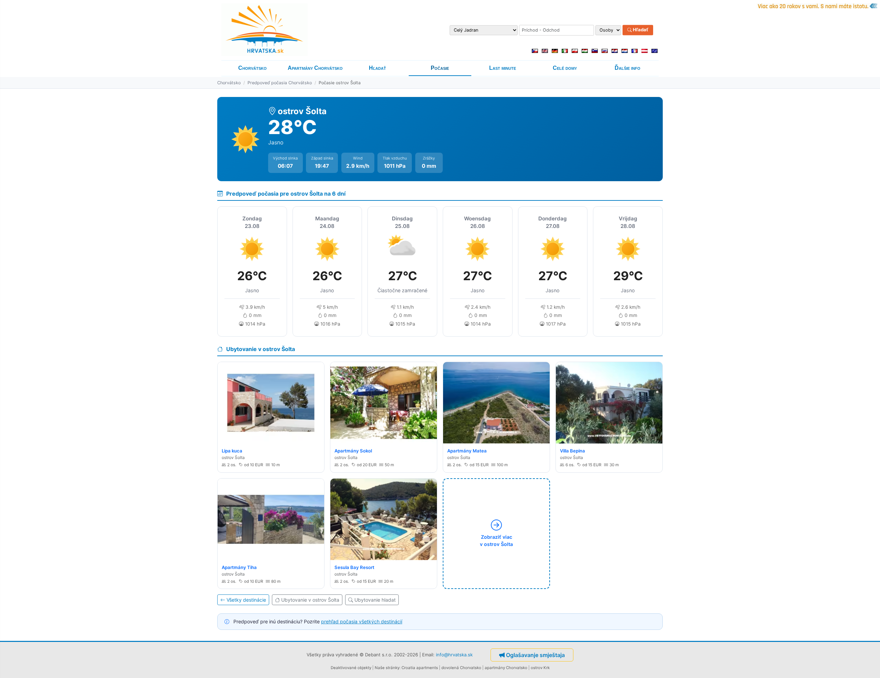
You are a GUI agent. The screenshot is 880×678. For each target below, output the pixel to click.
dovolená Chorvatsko (461, 667)
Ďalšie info (627, 68)
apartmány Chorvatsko (506, 667)
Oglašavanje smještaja (535, 655)
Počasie (440, 68)
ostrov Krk (540, 667)
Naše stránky (387, 667)
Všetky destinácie (246, 600)
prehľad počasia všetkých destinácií (361, 621)
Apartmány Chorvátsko (315, 68)
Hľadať (640, 30)
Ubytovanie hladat (375, 600)
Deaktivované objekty (351, 667)
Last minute (502, 68)
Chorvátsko (252, 68)
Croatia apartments (420, 667)
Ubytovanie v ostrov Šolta (310, 600)
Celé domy (565, 68)
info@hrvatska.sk (454, 654)
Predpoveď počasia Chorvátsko (280, 82)
